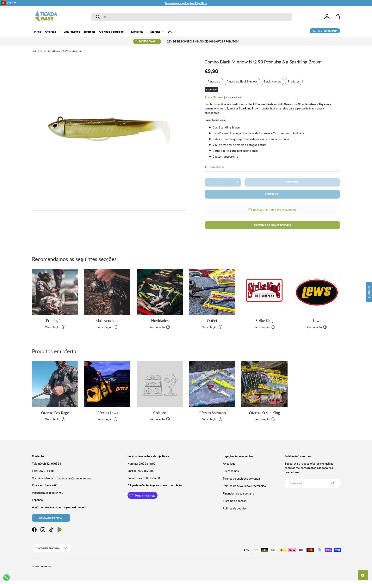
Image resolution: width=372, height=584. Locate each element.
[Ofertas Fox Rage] (55, 384)
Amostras (214, 81)
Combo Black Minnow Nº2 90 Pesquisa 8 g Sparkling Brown (62, 51)
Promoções (55, 320)
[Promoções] (55, 292)
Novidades (160, 320)
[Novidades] (160, 292)
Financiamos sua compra (238, 493)
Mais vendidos (107, 320)
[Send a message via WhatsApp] (6, 577)
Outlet (212, 320)
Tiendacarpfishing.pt (51, 517)
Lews (317, 320)
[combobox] (191, 17)
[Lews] (317, 292)
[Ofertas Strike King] (264, 384)
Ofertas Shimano (212, 412)
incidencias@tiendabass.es (74, 478)
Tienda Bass (45, 566)
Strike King (264, 320)
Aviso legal (229, 463)
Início (34, 51)
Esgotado (292, 182)
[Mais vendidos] (107, 292)
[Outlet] (212, 292)
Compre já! (272, 194)
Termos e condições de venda (241, 478)
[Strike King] (264, 292)
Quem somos (231, 471)
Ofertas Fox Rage (55, 412)
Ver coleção (157, 419)
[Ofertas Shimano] (212, 384)
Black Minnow (272, 81)
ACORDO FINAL (147, 41)
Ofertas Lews (107, 412)
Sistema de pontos (234, 500)
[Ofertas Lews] (107, 384)
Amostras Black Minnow (242, 81)
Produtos (294, 81)
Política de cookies (235, 508)
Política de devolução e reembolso (244, 486)
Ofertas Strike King (264, 412)
